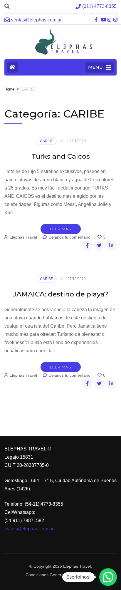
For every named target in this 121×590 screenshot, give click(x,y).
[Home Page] (12, 67)
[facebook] (95, 16)
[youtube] (101, 16)
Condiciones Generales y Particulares (60, 575)
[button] (108, 577)
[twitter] (99, 245)
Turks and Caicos (60, 156)
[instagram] (107, 16)
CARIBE (46, 141)
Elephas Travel (23, 237)
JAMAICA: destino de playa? (60, 294)
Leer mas (60, 229)
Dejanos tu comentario (70, 237)
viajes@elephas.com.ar (28, 528)
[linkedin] (111, 245)
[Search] (7, 6)
